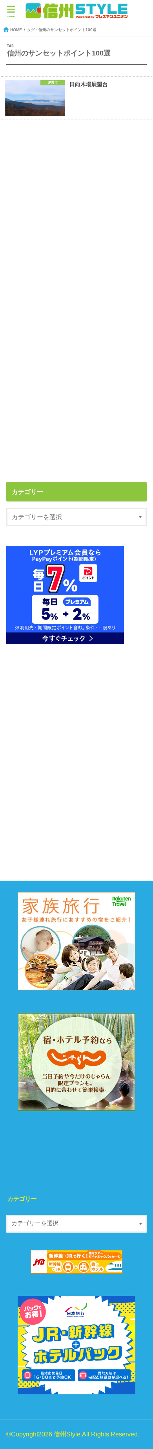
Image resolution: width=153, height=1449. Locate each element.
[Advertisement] (76, 212)
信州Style (67, 1434)
